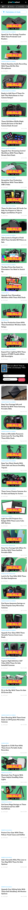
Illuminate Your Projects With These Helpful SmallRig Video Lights (12, 777)
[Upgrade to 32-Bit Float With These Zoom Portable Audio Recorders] (14, 734)
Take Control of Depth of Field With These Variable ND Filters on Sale (13, 240)
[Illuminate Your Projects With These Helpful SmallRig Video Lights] (14, 763)
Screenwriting (21, 6)
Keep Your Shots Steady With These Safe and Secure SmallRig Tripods (13, 465)
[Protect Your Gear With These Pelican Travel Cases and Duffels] (14, 821)
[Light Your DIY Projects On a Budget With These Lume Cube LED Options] (14, 507)
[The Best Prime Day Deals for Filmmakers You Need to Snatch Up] (14, 255)
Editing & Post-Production (8, 545)
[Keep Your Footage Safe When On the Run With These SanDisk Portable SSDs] (14, 536)
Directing (12, 6)
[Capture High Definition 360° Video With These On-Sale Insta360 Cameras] (14, 649)
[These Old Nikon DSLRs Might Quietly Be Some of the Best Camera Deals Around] (14, 109)
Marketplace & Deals (6, 516)
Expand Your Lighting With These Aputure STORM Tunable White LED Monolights (13, 354)
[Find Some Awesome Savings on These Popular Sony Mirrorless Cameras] (14, 591)
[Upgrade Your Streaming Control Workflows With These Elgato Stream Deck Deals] (14, 139)
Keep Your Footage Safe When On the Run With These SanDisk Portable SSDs (13, 550)
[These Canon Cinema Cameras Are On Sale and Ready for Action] (14, 479)
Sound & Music (5, 292)
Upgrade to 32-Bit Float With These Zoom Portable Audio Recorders (12, 748)
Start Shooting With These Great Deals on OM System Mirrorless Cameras (13, 719)
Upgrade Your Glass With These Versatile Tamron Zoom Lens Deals (13, 635)
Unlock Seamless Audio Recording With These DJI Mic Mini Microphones (14, 66)
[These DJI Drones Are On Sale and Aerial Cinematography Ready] (14, 905)
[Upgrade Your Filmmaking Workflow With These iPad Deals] (14, 283)
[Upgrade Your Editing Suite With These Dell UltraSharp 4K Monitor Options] (14, 877)
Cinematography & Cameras (8, 32)
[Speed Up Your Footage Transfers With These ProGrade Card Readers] (14, 23)
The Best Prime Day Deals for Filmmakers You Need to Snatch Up (13, 269)
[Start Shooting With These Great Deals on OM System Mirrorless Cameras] (14, 706)
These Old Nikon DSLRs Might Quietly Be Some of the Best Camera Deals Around (12, 123)
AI (4, 6)
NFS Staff (5, 41)
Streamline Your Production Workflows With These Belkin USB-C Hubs (12, 182)
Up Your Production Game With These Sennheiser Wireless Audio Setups (13, 324)
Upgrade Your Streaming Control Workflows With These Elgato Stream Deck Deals (13, 153)
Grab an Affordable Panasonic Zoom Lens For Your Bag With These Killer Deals (12, 436)
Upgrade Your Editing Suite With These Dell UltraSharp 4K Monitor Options (13, 891)
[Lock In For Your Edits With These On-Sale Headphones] (14, 564)
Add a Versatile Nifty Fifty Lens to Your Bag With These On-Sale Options (13, 862)
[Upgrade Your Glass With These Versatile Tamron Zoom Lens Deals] (14, 621)
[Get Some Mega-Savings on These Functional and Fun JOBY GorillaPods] (14, 792)
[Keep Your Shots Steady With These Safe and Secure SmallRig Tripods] (14, 451)
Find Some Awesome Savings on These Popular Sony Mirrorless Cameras (13, 605)
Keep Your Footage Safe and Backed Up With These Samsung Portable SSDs (13, 406)
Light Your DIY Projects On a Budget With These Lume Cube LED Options (12, 521)
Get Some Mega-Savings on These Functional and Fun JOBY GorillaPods (13, 806)
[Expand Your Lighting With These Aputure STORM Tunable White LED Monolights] (14, 340)
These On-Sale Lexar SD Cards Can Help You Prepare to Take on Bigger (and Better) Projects (14, 210)
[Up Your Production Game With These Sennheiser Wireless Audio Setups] (14, 311)
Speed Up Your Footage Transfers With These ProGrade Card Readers (13, 36)
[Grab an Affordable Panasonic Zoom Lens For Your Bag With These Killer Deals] (14, 422)
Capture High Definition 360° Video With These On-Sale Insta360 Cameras (12, 663)
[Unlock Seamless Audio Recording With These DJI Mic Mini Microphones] (14, 52)
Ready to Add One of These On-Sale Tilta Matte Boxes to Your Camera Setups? (13, 95)
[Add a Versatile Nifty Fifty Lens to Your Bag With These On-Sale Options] (14, 848)
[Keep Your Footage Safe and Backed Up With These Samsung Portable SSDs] (14, 392)
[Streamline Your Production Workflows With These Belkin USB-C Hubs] (14, 168)
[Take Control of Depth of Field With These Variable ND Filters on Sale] (14, 226)
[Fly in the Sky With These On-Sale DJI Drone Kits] (14, 678)
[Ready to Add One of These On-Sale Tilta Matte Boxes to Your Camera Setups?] (14, 81)
